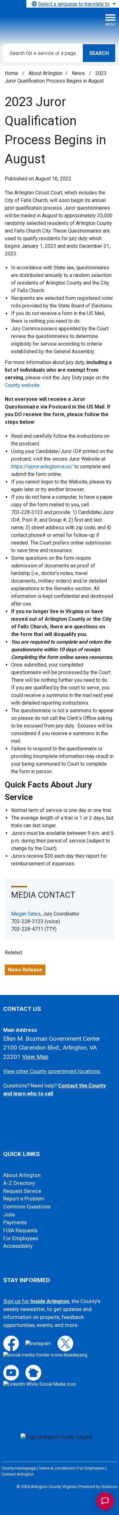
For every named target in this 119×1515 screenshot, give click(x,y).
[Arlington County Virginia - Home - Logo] (52, 22)
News (79, 73)
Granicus (109, 1486)
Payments (15, 1223)
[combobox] (72, 4)
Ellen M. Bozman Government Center (51, 1038)
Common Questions (26, 1207)
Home (11, 73)
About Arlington (46, 73)
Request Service (22, 1191)
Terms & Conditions (57, 1468)
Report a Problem (23, 1199)
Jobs (9, 1215)
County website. (22, 385)
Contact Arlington (18, 1474)
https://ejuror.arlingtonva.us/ (42, 466)
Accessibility (18, 1246)
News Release (25, 970)
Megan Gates (26, 914)
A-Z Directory (19, 1183)
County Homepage (19, 1468)
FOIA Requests (20, 1231)
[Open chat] (105, 1501)
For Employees (20, 1238)
